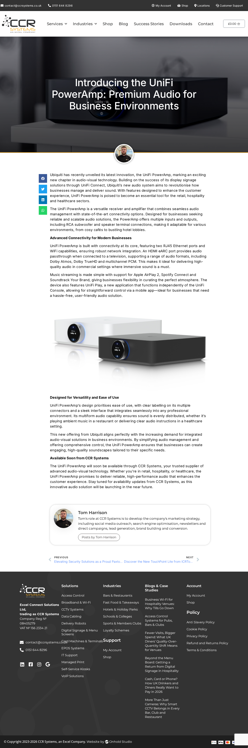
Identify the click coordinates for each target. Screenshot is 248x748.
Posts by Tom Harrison (99, 537)
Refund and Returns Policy (207, 643)
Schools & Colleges (117, 616)
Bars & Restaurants (117, 595)
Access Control (72, 595)
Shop (108, 23)
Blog (123, 23)
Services (55, 23)
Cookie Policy (197, 629)
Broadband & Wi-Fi (76, 602)
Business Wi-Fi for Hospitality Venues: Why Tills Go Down (159, 604)
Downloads (181, 23)
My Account (112, 650)
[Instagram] (39, 664)
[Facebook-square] (30, 664)
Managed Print (72, 662)
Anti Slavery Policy (201, 622)
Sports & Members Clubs (122, 623)
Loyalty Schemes (116, 630)
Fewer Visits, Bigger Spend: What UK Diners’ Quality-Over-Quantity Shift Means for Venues (161, 641)
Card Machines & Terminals (82, 641)
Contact (206, 23)
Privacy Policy (197, 636)
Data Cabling (71, 616)
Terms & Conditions (202, 650)
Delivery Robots (73, 623)
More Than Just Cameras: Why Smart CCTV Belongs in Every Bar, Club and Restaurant (162, 708)
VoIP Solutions (72, 676)
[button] (43, 178)
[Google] (47, 664)
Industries (83, 23)
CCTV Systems (72, 609)
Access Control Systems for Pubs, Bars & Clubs (158, 620)
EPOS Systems (72, 648)
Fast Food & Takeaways (121, 602)
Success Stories (149, 23)
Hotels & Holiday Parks (120, 609)
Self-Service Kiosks (75, 669)
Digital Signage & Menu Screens (79, 632)
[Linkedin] (22, 664)
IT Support (69, 655)
